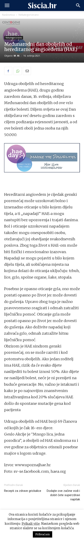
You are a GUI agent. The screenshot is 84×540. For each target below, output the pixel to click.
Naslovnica (8, 14)
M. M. (17, 55)
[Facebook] (8, 71)
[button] (6, 5)
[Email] (27, 71)
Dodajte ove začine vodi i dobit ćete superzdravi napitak (63, 495)
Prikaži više (31, 524)
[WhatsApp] (17, 71)
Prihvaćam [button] (42, 534)
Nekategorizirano (29, 14)
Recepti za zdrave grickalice (22, 491)
